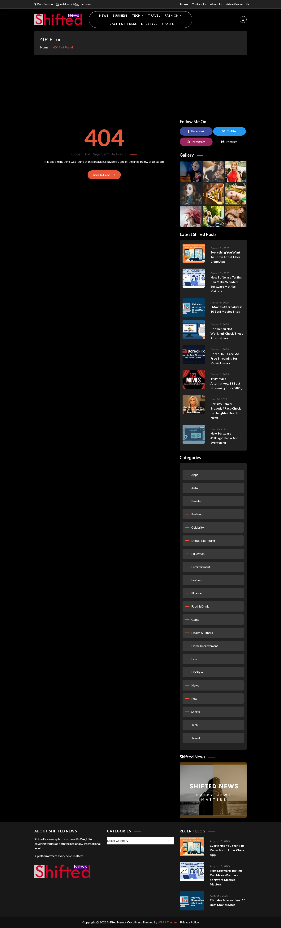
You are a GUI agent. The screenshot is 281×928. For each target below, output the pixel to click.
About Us (216, 4)
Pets (194, 698)
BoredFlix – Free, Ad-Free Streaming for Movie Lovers (225, 358)
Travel (154, 15)
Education (198, 553)
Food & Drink (200, 606)
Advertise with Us (237, 4)
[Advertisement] (140, 86)
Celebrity (197, 527)
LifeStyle (149, 23)
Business (120, 15)
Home (184, 4)
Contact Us (199, 4)
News (103, 15)
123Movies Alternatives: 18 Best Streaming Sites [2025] (226, 383)
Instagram (198, 141)
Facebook (198, 131)
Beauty (196, 501)
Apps (194, 474)
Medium (231, 141)
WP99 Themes (167, 922)
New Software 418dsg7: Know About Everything (226, 437)
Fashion (172, 15)
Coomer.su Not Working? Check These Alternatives (226, 333)
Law (194, 659)
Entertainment (200, 567)
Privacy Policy (189, 922)
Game (195, 619)
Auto (194, 488)
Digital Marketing (203, 540)
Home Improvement (204, 646)
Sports (168, 23)
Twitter (232, 131)
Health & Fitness (122, 23)
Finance (196, 593)
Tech (136, 15)
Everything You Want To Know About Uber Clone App (225, 256)
